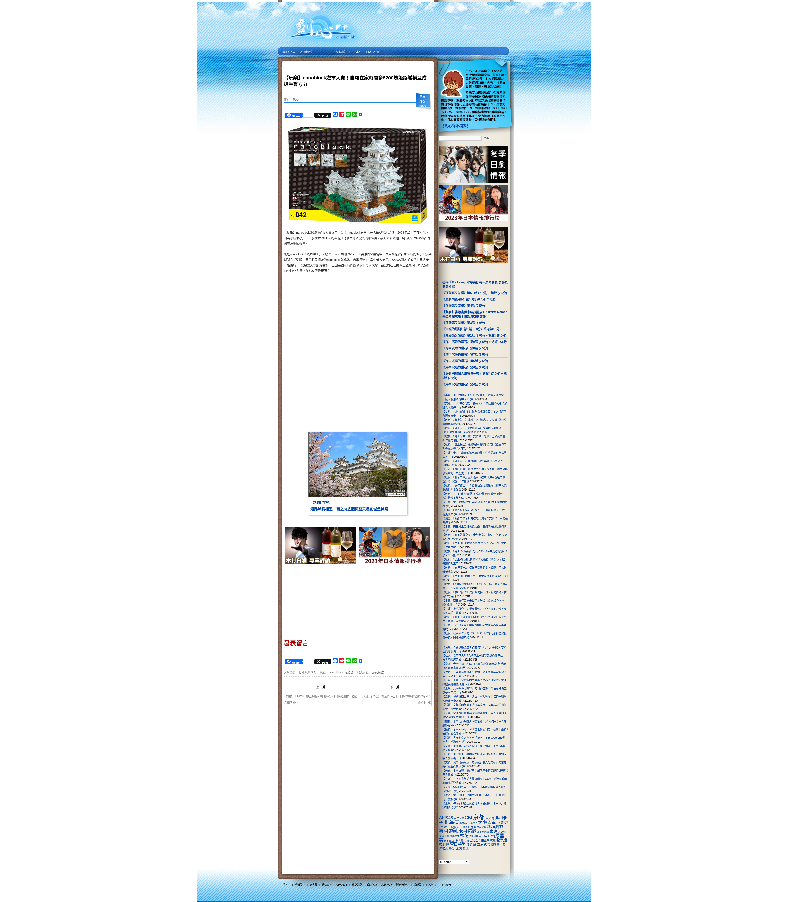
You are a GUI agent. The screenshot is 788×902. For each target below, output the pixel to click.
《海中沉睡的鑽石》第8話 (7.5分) (465, 348)
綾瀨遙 (501, 840)
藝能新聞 (305, 49)
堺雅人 (463, 823)
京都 (479, 817)
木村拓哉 (467, 831)
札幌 (486, 832)
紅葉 (492, 840)
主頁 (289, 49)
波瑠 (471, 836)
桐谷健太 (454, 836)
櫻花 (464, 835)
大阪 (482, 822)
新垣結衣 (495, 827)
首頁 (285, 884)
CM (468, 817)
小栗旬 (502, 822)
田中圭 (485, 836)
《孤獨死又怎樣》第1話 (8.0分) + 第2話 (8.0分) (474, 335)
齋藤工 (464, 848)
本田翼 (480, 832)
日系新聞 (297, 884)
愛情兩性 (327, 884)
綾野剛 (444, 844)
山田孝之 (465, 827)
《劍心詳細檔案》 (455, 126)
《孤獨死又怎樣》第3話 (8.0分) (463, 322)
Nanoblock (336, 672)
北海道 (451, 822)
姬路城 (349, 672)
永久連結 (378, 672)
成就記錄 (372, 884)
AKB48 (446, 817)
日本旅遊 (372, 49)
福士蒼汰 (461, 840)
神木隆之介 (449, 840)
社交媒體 (357, 884)
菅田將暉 (458, 844)
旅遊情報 (322, 49)
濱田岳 (477, 836)
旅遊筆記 (386, 884)
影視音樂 (401, 884)
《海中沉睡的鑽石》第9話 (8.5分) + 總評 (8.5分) (475, 342)
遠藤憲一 (496, 844)
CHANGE (342, 884)
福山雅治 (472, 840)
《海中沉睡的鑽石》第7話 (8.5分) (465, 354)
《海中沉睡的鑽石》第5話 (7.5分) (465, 361)
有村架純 (448, 831)
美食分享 (388, 49)
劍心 (296, 99)
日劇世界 (338, 49)
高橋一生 (454, 848)
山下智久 (443, 827)
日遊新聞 (416, 884)
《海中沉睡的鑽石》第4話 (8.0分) (465, 384)
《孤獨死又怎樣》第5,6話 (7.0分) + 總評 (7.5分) (474, 293)
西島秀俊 (484, 844)
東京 (494, 831)
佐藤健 (490, 818)
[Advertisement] (393, 308)
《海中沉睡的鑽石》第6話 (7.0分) (465, 367)
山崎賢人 (454, 827)
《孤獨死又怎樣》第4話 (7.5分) (463, 305)
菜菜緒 (471, 844)
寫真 (492, 822)
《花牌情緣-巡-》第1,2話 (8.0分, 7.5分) (468, 299)
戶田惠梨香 (480, 827)
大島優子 (472, 823)
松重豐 (445, 836)
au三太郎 (459, 818)
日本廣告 (355, 49)
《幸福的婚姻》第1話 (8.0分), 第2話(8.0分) (471, 329)
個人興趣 (431, 884)
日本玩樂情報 (307, 672)
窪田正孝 (484, 840)
